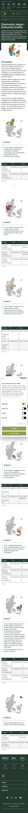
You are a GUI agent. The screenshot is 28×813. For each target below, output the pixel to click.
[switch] (24, 408)
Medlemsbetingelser (7, 803)
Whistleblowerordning (14, 806)
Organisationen (22, 19)
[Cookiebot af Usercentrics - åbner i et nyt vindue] (20, 378)
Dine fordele (14, 768)
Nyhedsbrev (22, 768)
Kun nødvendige (14, 433)
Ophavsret (15, 803)
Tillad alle (14, 428)
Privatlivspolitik (21, 803)
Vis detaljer (20, 423)
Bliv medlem (5, 768)
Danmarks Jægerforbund (6, 19)
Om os (15, 19)
